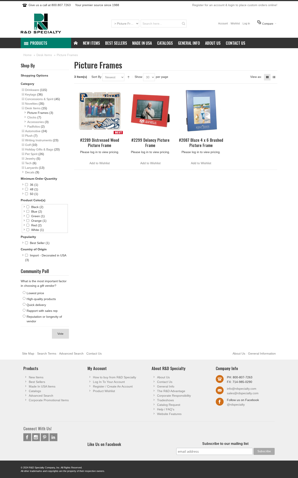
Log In (246, 23)
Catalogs (35, 391)
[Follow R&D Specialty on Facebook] (27, 437)
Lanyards (31, 167)
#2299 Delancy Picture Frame (150, 142)
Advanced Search (71, 353)
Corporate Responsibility (174, 395)
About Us (239, 353)
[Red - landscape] (150, 110)
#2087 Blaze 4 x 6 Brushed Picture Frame (201, 142)
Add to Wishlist (99, 163)
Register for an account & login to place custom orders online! (234, 5)
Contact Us (94, 353)
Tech (28, 163)
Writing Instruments (38, 140)
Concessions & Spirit (39, 99)
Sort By (96, 77)
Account (223, 23)
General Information (262, 353)
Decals (29, 172)
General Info (165, 386)
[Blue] (201, 110)
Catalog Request (168, 404)
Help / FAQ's (165, 409)
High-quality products (41, 299)
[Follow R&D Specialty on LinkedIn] (53, 437)
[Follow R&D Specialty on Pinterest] (45, 437)
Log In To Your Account (109, 382)
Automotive (33, 131)
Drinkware (32, 90)
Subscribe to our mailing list (225, 444)
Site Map (28, 353)
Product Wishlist (104, 391)
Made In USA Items (42, 386)
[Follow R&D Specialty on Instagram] (36, 437)
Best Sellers (37, 382)
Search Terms (46, 353)
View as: (256, 77)
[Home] (75, 43)
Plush (29, 135)
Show (138, 77)
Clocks (31, 117)
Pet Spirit (31, 154)
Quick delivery (36, 305)
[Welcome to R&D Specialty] (41, 23)
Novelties (31, 103)
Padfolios (33, 126)
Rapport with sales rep (42, 310)
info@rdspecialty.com (241, 388)
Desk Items (33, 108)
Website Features (169, 414)
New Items (36, 377)
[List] (274, 77)
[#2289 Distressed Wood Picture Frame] (99, 110)
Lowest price (35, 293)
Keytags (30, 94)
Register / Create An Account (113, 386)
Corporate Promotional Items (49, 400)
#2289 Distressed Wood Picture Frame (99, 142)
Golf (28, 145)
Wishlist (235, 23)
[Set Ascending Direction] (128, 77)
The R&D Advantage (171, 391)
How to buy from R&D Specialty (114, 377)
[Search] (183, 23)
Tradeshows (165, 400)
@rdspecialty (236, 404)
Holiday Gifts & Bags (39, 149)
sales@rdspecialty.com (243, 393)
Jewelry (30, 158)
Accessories (35, 122)
